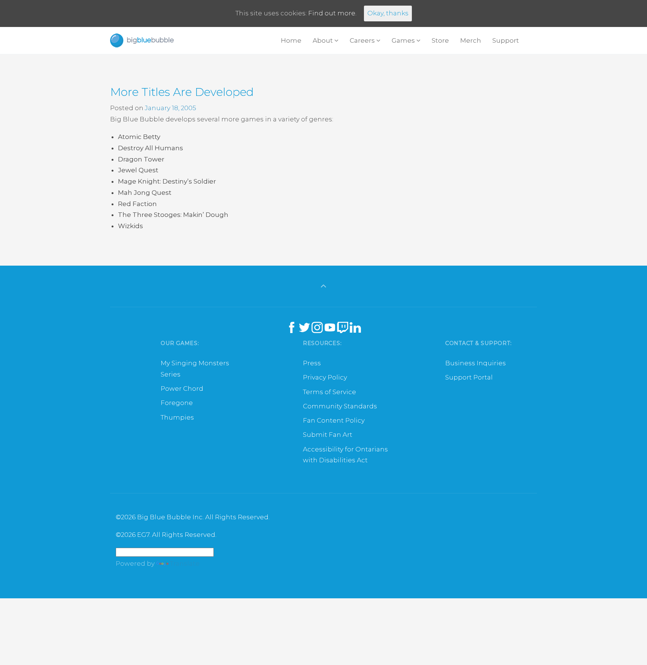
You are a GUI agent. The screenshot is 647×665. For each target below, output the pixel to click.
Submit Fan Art (327, 434)
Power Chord (182, 388)
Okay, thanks (387, 13)
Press (312, 363)
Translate (185, 563)
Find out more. (332, 13)
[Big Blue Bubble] (141, 40)
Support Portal (469, 377)
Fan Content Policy (334, 420)
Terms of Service (329, 392)
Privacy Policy (325, 377)
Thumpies (177, 417)
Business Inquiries (475, 363)
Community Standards (340, 406)
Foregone (177, 402)
